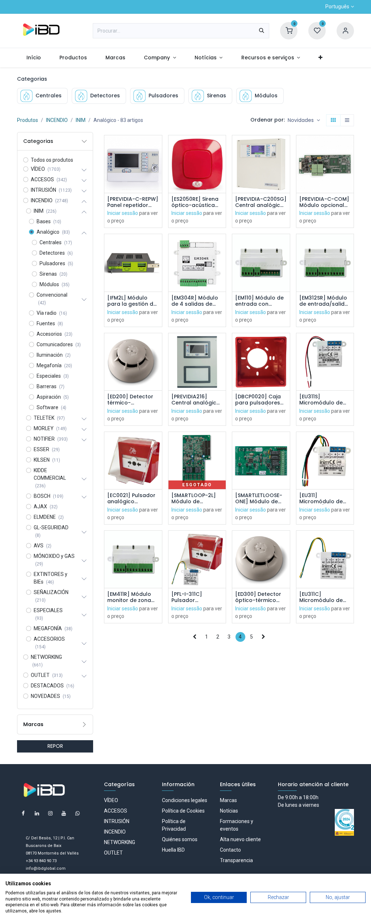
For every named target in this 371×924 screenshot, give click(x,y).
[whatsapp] (77, 813)
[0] (288, 30)
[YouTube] (64, 813)
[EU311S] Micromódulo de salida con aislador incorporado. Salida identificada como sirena (325, 400)
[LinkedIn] (37, 813)
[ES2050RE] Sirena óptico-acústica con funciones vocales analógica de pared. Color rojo (196, 202)
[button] (303, 120)
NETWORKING (119, 842)
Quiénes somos (179, 839)
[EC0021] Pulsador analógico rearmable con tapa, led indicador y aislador (132, 498)
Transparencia (236, 860)
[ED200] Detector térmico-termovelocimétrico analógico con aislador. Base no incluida (133, 400)
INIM (81, 120)
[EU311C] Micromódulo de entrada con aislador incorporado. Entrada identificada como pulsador (323, 597)
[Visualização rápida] (157, 147)
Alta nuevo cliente (240, 839)
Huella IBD (173, 850)
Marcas (228, 800)
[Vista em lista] (347, 120)
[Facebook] (23, 813)
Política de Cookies (183, 811)
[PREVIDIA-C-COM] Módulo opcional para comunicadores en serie (324, 202)
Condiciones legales (184, 800)
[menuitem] (33, 57)
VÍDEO (111, 800)
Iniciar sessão (122, 213)
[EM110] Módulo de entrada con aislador (259, 301)
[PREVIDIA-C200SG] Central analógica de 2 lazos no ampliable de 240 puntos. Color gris (261, 202)
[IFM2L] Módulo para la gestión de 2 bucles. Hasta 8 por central (132, 301)
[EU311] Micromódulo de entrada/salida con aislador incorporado (321, 498)
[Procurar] (261, 31)
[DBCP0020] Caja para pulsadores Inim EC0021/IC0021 (260, 400)
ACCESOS (115, 811)
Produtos (27, 120)
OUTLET (113, 853)
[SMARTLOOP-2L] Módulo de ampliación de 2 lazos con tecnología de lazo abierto (196, 498)
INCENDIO (57, 120)
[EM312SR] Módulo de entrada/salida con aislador (323, 301)
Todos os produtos (52, 160)
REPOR (55, 746)
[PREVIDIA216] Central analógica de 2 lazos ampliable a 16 (195, 400)
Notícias (229, 811)
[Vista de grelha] (333, 120)
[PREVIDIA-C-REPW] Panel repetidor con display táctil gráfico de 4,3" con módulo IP (132, 202)
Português (337, 6)
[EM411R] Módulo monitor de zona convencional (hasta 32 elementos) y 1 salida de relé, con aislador (131, 597)
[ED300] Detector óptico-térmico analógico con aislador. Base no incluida (258, 597)
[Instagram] (50, 813)
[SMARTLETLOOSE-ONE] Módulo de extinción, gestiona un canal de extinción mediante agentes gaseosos (260, 498)
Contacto (230, 850)
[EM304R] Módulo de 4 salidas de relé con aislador (194, 301)
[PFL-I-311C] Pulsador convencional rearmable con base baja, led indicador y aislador (191, 597)
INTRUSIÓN (116, 821)
